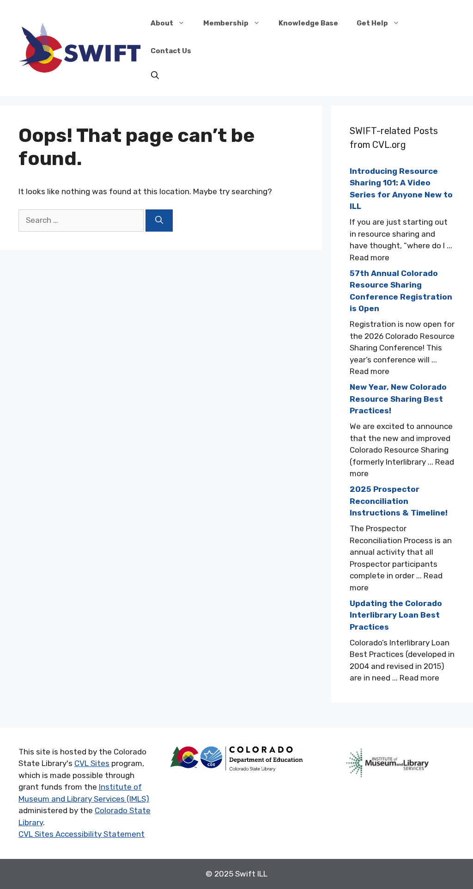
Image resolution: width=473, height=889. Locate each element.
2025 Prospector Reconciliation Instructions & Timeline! (399, 500)
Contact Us (171, 51)
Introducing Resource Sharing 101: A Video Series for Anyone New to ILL (401, 188)
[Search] (159, 220)
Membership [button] (226, 23)
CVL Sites (91, 763)
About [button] (162, 23)
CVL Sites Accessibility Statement (81, 834)
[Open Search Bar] (155, 76)
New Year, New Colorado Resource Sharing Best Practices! (398, 398)
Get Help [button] (372, 23)
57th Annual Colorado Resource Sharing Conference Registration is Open (401, 291)
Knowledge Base (308, 23)
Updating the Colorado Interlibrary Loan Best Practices (396, 615)
